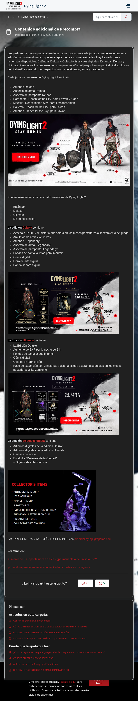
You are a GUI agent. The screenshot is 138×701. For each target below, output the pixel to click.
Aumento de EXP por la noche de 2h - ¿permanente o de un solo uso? (52, 559)
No (87, 583)
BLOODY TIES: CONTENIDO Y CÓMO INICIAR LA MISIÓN (41, 632)
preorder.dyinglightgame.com (92, 539)
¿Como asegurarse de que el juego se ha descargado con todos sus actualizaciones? (59, 652)
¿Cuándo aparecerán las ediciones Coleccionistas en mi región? (49, 567)
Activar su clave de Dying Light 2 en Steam (35, 664)
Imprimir (18, 606)
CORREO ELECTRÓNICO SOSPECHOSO (33, 658)
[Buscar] (126, 17)
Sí (104, 583)
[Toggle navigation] (128, 6)
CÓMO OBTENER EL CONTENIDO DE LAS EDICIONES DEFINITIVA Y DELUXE (50, 626)
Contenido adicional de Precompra (31, 620)
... (14, 16)
